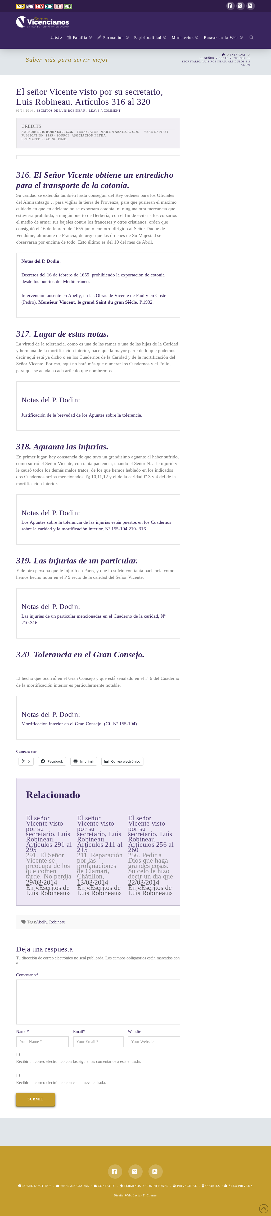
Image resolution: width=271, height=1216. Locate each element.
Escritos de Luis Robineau (61, 110)
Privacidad (186, 1185)
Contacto (106, 1185)
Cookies (212, 1185)
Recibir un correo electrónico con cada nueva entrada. (61, 1082)
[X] (240, 6)
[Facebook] (230, 6)
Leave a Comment (105, 110)
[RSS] (250, 6)
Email (79, 1031)
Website (134, 1031)
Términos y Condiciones (145, 1185)
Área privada (240, 1185)
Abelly (41, 922)
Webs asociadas (74, 1185)
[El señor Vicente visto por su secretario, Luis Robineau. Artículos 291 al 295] (51, 853)
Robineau (57, 922)
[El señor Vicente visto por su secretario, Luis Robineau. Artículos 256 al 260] (153, 853)
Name (22, 1031)
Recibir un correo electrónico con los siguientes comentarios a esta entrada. (78, 1061)
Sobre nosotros (36, 1185)
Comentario (27, 975)
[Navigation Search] (250, 38)
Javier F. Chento (145, 1195)
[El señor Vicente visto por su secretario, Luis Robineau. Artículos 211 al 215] (102, 853)
